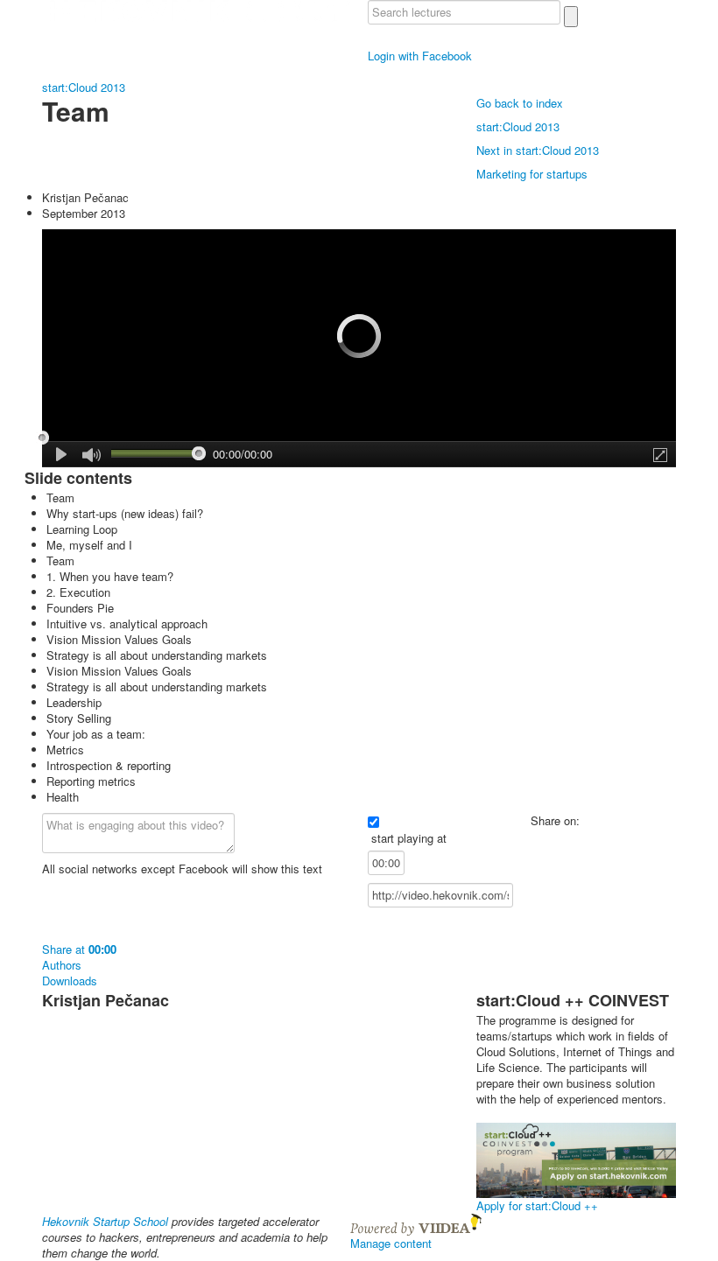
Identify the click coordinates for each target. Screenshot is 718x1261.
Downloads (69, 981)
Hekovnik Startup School (105, 1221)
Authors (61, 965)
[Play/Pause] (62, 454)
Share (79, 949)
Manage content (391, 1243)
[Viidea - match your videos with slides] (416, 1223)
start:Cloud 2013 (83, 87)
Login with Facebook (420, 55)
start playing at (409, 838)
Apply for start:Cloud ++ (537, 1205)
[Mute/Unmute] (91, 455)
